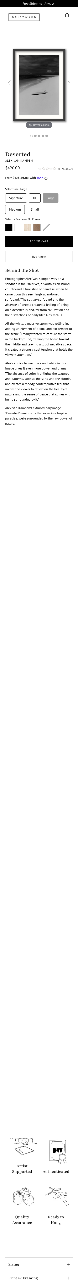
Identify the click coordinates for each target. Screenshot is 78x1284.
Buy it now (39, 257)
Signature (16, 196)
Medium (15, 208)
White (18, 227)
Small (35, 208)
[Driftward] (24, 17)
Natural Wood (27, 227)
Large (50, 196)
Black (8, 227)
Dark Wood (37, 227)
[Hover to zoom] (39, 84)
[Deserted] (31, 136)
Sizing (13, 1264)
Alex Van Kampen (19, 160)
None (46, 227)
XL (35, 196)
